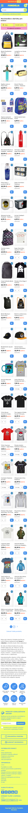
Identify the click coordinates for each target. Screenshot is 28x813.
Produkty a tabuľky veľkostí (9, 754)
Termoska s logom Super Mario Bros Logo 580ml (19, 150)
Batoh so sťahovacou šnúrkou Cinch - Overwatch (20, 314)
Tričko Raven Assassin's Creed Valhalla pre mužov (6, 413)
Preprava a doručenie (7, 756)
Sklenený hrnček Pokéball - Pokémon (6, 216)
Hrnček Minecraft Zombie (6, 380)
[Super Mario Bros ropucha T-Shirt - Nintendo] (20, 237)
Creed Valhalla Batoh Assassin (7, 281)
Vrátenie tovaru (5, 757)
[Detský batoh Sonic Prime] (20, 106)
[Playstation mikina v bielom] (20, 500)
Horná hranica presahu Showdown (20, 347)
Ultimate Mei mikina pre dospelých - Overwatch (20, 577)
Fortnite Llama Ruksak (5, 249)
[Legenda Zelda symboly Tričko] (7, 532)
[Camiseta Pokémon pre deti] (7, 467)
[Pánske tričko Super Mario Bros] (7, 500)
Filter (6, 25)
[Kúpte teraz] (12, 60)
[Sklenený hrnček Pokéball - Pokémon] (7, 204)
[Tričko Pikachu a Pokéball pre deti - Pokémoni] (20, 368)
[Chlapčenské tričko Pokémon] (20, 467)
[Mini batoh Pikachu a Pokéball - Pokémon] (7, 138)
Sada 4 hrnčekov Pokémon (19, 183)
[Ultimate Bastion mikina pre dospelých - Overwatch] (20, 532)
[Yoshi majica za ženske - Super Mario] (7, 565)
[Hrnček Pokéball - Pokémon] (20, 204)
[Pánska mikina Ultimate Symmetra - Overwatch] (20, 598)
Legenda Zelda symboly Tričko (5, 544)
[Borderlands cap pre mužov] (7, 335)
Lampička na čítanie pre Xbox (20, 52)
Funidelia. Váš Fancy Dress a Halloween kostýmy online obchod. (14, 5)
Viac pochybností (6, 759)
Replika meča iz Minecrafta (5, 84)
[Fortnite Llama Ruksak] (7, 237)
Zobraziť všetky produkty (14, 631)
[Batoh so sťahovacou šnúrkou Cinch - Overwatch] (20, 303)
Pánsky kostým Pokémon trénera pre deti (20, 446)
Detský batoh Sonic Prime (19, 117)
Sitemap (3, 779)
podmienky (15, 729)
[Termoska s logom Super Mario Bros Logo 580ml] (20, 138)
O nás (3, 782)
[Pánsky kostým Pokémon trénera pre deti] (20, 434)
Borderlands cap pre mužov (7, 347)
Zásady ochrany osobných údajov (11, 772)
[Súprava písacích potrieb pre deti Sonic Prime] (7, 106)
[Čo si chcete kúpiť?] (2, 5)
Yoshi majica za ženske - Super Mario (7, 577)
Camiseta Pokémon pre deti (6, 478)
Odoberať (20, 723)
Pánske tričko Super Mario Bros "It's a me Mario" (7, 511)
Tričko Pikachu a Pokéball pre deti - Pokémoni (19, 380)
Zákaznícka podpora (15, 736)
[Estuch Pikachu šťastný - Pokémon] (20, 73)
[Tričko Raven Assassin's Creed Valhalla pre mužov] (7, 401)
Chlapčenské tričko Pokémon (19, 478)
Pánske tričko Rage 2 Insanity (20, 281)
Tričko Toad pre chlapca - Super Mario (7, 446)
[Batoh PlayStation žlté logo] (7, 40)
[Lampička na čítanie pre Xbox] (20, 40)
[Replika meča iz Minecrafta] (7, 73)
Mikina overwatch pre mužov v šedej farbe (7, 610)
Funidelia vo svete (6, 767)
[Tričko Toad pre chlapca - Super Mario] (7, 434)
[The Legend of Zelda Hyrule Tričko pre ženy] (20, 401)
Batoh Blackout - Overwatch (6, 314)
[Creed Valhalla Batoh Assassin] (7, 270)
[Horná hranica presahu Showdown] (20, 335)
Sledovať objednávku (15, 742)
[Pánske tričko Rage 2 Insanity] (20, 270)
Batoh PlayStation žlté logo (6, 52)
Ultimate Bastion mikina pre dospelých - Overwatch (20, 544)
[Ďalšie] (17, 626)
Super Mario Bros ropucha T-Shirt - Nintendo (19, 249)
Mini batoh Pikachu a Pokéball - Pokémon (7, 150)
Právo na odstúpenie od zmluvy (10, 777)
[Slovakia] (2, 792)
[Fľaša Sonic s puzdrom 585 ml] (7, 171)
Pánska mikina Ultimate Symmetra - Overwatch (20, 610)
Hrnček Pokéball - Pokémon (19, 216)
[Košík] (25, 5)
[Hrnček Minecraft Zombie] (7, 368)
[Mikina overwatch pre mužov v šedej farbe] (7, 598)
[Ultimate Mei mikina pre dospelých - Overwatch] (20, 565)
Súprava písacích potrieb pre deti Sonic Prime (7, 117)
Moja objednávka (6, 752)
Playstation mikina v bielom (20, 511)
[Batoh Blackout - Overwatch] (7, 303)
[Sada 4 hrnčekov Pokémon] (20, 171)
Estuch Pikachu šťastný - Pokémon (19, 84)
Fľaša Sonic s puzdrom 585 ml (5, 183)
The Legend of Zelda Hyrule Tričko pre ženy (20, 413)
